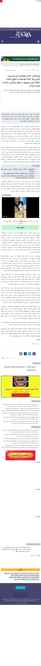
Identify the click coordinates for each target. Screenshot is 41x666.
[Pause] (4, 216)
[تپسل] (2, 57)
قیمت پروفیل (12, 577)
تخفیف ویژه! (20, 227)
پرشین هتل (27, 575)
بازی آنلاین (25, 573)
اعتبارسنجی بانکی (34, 577)
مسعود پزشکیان (35, 129)
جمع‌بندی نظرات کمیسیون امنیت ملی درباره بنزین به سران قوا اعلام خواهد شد (21, 438)
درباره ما (17, 29)
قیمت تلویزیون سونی (16, 573)
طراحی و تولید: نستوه (19, 603)
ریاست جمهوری (31, 370)
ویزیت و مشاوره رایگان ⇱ (20, 395)
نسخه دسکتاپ (20, 588)
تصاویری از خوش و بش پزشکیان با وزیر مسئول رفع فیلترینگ (17, 170)
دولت (21, 64)
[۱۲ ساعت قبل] (35, 549)
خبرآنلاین (20, 35)
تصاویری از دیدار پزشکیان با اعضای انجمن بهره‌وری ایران (18, 173)
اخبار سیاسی (28, 64)
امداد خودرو (17, 579)
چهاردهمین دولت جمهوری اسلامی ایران (14, 367)
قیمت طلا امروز (26, 577)
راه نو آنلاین (31, 573)
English (31, 29)
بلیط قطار (19, 577)
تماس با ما (21, 29)
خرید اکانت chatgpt (26, 579)
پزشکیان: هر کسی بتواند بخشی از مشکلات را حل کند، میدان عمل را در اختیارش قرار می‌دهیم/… (17, 177)
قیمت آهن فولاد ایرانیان (17, 575)
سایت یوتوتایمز (35, 579)
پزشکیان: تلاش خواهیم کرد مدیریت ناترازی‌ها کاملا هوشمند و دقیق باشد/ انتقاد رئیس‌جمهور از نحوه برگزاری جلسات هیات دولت (21, 81)
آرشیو (11, 29)
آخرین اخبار (35, 401)
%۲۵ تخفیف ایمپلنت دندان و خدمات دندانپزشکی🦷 (20, 389)
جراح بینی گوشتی (34, 575)
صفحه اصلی (35, 64)
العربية (35, 29)
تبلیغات (14, 29)
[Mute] (6, 216)
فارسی (39, 29)
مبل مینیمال (7, 573)
